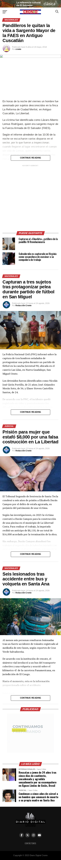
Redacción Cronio (23, 305)
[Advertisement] (30, 197)
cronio (18, 49)
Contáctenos (30, 843)
